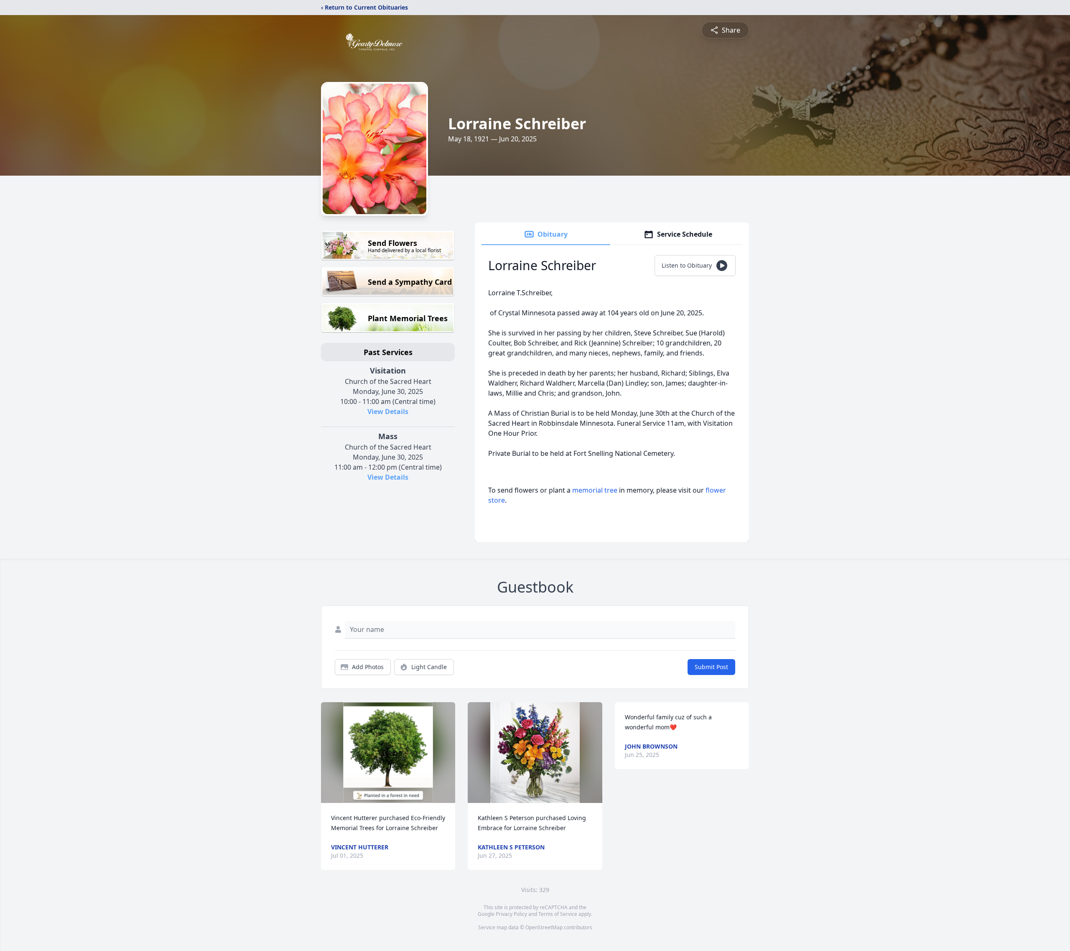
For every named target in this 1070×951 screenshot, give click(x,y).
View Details (387, 411)
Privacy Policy (511, 914)
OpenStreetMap (544, 927)
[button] (388, 752)
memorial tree (594, 490)
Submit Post (711, 667)
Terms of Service (557, 914)
